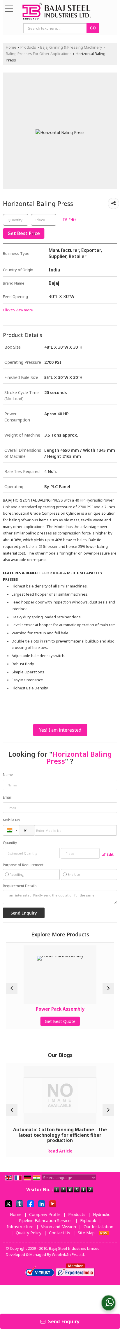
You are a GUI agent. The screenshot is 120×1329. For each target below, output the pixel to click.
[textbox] (43, 220)
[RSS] (104, 1233)
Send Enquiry (63, 1321)
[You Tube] (52, 1203)
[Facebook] (30, 1203)
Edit (71, 220)
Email (7, 797)
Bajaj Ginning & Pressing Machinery (71, 47)
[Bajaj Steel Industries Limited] (56, 11)
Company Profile (45, 1214)
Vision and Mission (58, 1226)
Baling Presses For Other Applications (39, 53)
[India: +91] (11, 830)
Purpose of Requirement (23, 865)
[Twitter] (8, 1203)
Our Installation (98, 1226)
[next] (108, 988)
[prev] (11, 988)
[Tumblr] (19, 1203)
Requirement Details (19, 886)
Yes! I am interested (60, 730)
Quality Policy (28, 1233)
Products (28, 47)
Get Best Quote (31, 1021)
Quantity (10, 842)
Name (8, 774)
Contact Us (59, 1233)
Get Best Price (24, 233)
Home (11, 47)
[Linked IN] (41, 1203)
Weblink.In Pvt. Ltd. (68, 1254)
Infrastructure (20, 1226)
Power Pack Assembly (31, 1009)
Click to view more (18, 310)
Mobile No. (12, 820)
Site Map (86, 1233)
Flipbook (88, 1220)
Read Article (31, 1151)
